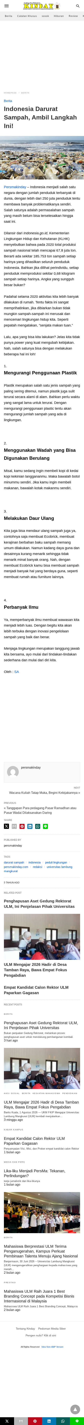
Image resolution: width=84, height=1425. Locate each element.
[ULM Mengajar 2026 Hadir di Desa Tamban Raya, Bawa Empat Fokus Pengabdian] (42, 937)
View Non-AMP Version (52, 1347)
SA (16, 672)
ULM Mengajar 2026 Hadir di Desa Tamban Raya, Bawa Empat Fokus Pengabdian (35, 969)
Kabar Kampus (13, 1130)
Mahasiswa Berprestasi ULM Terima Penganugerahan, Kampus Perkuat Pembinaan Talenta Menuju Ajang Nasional (41, 1251)
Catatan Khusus (27, 16)
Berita (8, 16)
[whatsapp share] (37, 826)
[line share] (45, 826)
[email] (21, 1421)
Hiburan (59, 16)
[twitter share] (6, 826)
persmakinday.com (16, 866)
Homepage (10, 93)
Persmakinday (15, 187)
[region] (42, 54)
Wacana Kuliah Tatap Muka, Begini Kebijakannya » (44, 792)
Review (73, 16)
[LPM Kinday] (41, 6)
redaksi (37, 866)
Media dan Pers (14, 1162)
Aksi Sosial (12, 1093)
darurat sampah (14, 862)
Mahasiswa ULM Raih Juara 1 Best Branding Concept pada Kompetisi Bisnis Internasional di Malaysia (39, 1296)
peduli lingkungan (56, 862)
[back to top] (75, 1409)
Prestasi (10, 1282)
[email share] (14, 826)
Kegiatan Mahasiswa (46, 1093)
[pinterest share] (22, 826)
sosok (45, 16)
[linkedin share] (29, 826)
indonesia (35, 862)
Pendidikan (69, 1093)
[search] (78, 6)
